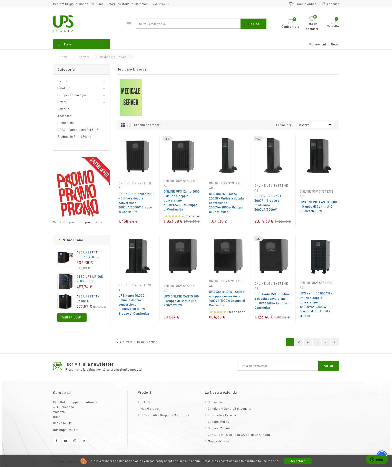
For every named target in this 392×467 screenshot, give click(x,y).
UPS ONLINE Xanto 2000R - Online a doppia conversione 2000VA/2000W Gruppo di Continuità (226, 203)
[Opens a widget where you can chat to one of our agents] (376, 460)
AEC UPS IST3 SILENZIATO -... (88, 254)
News (335, 44)
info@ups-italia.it (120, 4)
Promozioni (317, 44)
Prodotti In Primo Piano (74, 136)
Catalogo (63, 88)
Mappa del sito (218, 441)
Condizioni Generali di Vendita (230, 408)
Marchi (62, 81)
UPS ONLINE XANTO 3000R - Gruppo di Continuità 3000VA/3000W (269, 202)
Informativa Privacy (222, 415)
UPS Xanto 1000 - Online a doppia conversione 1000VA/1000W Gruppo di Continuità (227, 298)
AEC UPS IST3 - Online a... (88, 298)
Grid (123, 125)
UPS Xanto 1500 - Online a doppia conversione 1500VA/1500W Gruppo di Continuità (272, 300)
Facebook (56, 440)
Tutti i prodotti (71, 317)
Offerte (146, 402)
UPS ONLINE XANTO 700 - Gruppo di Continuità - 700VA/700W (181, 300)
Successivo (335, 342)
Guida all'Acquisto (221, 428)
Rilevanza (314, 124)
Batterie (63, 109)
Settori (62, 102)
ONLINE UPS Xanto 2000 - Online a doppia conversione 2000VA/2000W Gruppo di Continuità (136, 203)
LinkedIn (84, 440)
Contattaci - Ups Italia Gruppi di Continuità (239, 434)
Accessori (64, 116)
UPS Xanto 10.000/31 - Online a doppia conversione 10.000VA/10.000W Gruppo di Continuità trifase (316, 304)
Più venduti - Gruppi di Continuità (165, 415)
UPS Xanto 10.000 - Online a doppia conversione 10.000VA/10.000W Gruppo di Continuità (133, 304)
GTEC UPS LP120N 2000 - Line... (90, 279)
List (129, 125)
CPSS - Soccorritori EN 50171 (78, 129)
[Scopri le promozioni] (81, 188)
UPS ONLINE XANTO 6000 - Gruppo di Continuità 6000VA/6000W (318, 206)
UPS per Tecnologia (71, 95)
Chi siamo (215, 402)
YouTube (65, 440)
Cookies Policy (218, 421)
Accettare (297, 461)
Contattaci (62, 392)
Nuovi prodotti (151, 408)
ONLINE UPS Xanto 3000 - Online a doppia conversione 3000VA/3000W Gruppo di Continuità (182, 200)
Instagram (74, 440)
